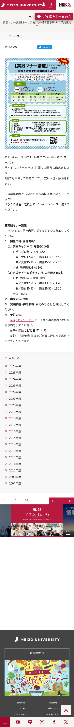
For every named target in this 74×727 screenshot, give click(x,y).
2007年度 (15, 483)
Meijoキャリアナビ (22, 320)
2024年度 (15, 379)
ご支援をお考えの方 (56, 16)
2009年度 (15, 477)
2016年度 (15, 431)
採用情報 (53, 702)
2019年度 (15, 411)
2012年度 (15, 457)
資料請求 (35, 653)
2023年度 (15, 385)
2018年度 (15, 418)
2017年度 (15, 424)
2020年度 (15, 405)
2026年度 (15, 366)
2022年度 (15, 392)
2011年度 (15, 464)
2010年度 (15, 470)
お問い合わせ (53, 708)
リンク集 (21, 708)
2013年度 (15, 451)
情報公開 (21, 702)
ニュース (14, 36)
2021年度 (15, 398)
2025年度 (15, 372)
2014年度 (15, 444)
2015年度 (15, 437)
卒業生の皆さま (53, 714)
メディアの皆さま (21, 714)
